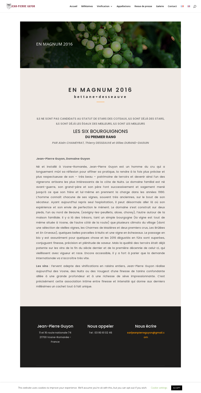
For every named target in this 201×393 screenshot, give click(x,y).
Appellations (123, 6)
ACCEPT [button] (176, 387)
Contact (172, 6)
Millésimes (87, 6)
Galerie (160, 6)
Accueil (73, 6)
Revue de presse (143, 6)
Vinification (103, 6)
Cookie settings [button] (159, 387)
